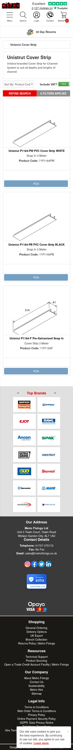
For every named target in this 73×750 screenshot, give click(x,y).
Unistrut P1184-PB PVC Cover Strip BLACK (36, 244)
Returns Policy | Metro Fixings (36, 643)
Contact (50, 20)
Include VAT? (48, 84)
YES (63, 84)
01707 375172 (44, 545)
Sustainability (36, 686)
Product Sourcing (36, 660)
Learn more (41, 743)
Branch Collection (36, 639)
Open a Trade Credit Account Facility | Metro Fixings (36, 664)
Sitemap (37, 693)
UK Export (36, 635)
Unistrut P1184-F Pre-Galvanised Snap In (37, 338)
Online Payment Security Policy (36, 719)
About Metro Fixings (36, 678)
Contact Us (36, 682)
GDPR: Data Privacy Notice (36, 722)
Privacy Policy (36, 715)
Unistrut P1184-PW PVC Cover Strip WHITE (37, 151)
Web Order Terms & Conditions (36, 711)
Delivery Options (36, 632)
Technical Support (37, 657)
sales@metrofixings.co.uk (41, 553)
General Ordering (36, 628)
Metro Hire (36, 690)
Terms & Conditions (37, 707)
